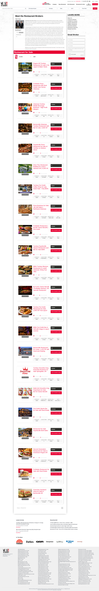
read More (18, 527)
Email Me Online (18, 34)
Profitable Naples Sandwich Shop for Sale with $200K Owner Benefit (63, 527)
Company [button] (54, 4)
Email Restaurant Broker (76, 58)
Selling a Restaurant (72, 24)
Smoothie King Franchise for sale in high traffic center (61, 526)
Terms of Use (55, 589)
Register (96, 1)
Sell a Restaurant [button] (71, 4)
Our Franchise (95, 4)
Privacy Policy (59, 589)
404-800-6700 (78, 1)
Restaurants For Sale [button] (80, 4)
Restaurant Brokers (72, 25)
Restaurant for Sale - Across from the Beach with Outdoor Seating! (63, 529)
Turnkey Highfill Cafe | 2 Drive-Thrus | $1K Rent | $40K (61, 522)
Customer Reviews (72, 19)
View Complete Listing (25, 93)
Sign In (93, 1)
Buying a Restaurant (72, 22)
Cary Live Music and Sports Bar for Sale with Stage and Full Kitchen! (63, 524)
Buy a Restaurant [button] (62, 4)
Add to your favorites (43, 71)
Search (95, 8)
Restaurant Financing (72, 27)
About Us (70, 18)
